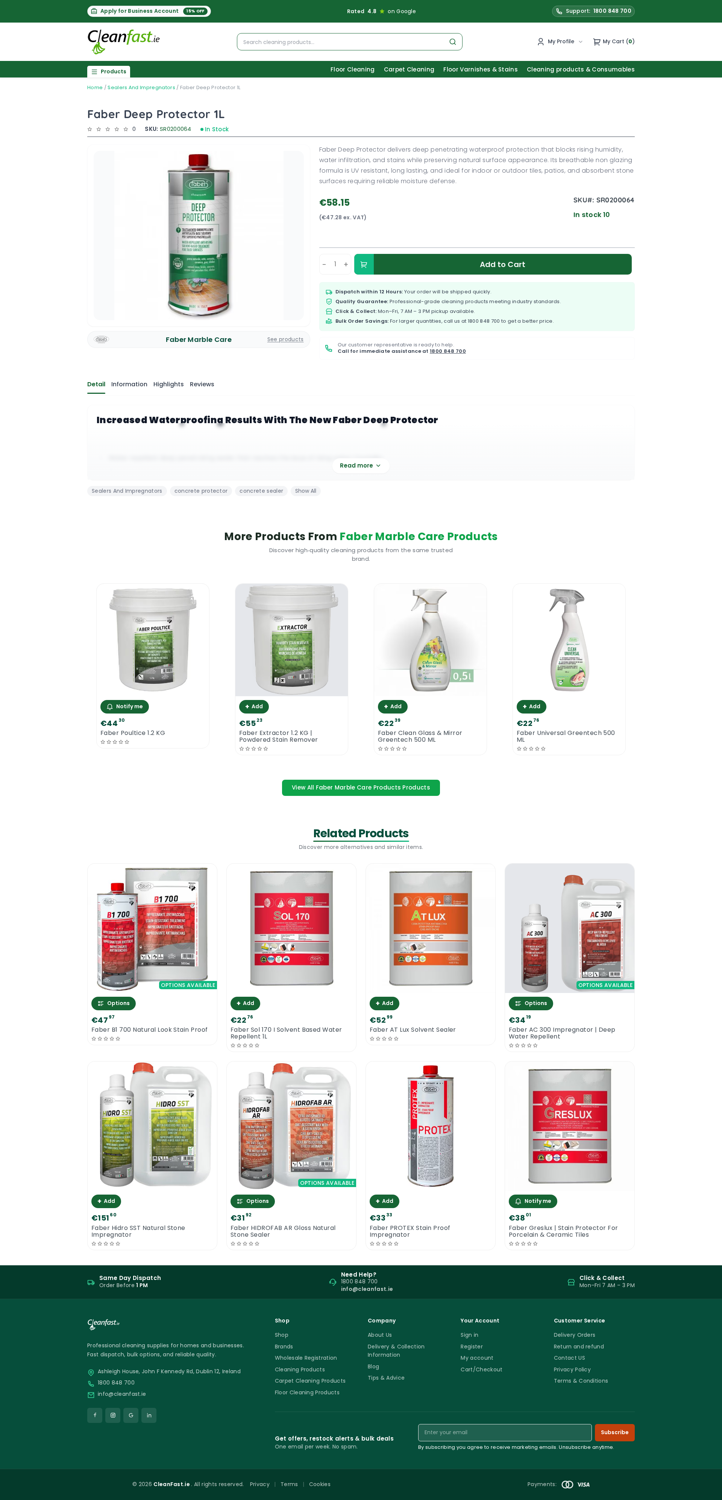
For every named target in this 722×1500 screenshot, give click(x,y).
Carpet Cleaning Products (310, 1381)
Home (95, 87)
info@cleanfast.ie (122, 1394)
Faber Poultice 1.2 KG (132, 733)
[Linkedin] (148, 1415)
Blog (373, 1366)
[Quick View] (153, 689)
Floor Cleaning (353, 69)
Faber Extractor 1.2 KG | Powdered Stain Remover (278, 736)
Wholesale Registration (306, 1358)
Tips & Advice (386, 1378)
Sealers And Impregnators (141, 87)
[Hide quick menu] (454, 1473)
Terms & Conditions (581, 1381)
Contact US (569, 1358)
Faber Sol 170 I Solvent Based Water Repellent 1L (286, 1033)
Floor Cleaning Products (307, 1392)
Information (129, 384)
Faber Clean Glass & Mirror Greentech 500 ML (420, 736)
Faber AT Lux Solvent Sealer (413, 1029)
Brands (284, 1346)
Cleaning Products (300, 1369)
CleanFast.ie (172, 1484)
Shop (281, 1335)
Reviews (202, 384)
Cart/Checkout (481, 1369)
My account (477, 1358)
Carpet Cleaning (409, 69)
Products (113, 71)
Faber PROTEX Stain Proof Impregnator (410, 1231)
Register (472, 1346)
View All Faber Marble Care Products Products (361, 787)
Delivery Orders (575, 1335)
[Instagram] (112, 1415)
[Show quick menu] (707, 1491)
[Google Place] (130, 1415)
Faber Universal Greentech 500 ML (566, 736)
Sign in (469, 1335)
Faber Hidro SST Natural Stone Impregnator (138, 1231)
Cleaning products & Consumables (581, 69)
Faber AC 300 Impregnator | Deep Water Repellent (562, 1033)
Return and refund (579, 1346)
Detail (96, 384)
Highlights (168, 384)
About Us (380, 1335)
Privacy (260, 1484)
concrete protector (201, 491)
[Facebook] (94, 1415)
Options (118, 1003)
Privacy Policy (572, 1369)
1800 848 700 (484, 321)
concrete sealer (261, 491)
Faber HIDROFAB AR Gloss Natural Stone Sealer (283, 1231)
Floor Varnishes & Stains (480, 69)
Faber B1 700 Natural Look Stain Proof (149, 1029)
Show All (305, 491)
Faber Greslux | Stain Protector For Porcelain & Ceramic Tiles (563, 1231)
